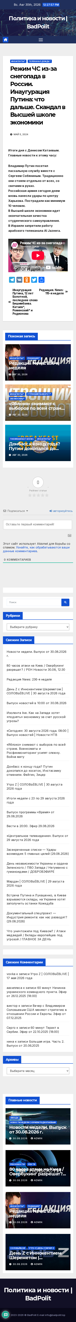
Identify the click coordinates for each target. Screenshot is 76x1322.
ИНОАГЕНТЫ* (18, 61)
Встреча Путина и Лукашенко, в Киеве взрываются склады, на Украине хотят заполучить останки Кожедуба (36, 899)
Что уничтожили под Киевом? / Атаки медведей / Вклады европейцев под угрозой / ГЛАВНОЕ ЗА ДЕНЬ (36, 935)
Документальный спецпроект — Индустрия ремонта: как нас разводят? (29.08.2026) (37, 917)
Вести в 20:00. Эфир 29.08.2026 (30, 826)
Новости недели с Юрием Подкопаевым (33, 1122)
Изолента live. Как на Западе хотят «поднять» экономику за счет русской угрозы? (36, 717)
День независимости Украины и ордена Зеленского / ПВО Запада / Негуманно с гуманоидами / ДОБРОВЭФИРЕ (37, 867)
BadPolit (32, 1315)
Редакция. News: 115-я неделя (51, 291)
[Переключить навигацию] (41, 39)
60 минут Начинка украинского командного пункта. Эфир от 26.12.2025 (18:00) (37, 992)
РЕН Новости (17, 1164)
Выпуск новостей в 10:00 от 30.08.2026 (36, 703)
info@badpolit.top (55, 1315)
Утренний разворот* (39, 394)
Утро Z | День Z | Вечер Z (41, 1248)
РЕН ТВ (31, 1164)
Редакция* (33, 358)
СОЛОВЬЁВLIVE (17, 1248)
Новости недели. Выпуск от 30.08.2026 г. (37, 1130)
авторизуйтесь (62, 510)
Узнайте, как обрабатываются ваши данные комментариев (36, 549)
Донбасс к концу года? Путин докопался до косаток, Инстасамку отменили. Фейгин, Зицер (34, 771)
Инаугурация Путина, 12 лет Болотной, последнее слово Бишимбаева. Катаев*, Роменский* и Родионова (25, 302)
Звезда (14, 1118)
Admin (38, 1138)
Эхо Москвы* (17, 399)
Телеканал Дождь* (40, 61)
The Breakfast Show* (22, 439)
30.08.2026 (20, 1138)
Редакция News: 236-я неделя (34, 365)
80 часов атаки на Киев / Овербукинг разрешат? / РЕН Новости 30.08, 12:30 (37, 1174)
